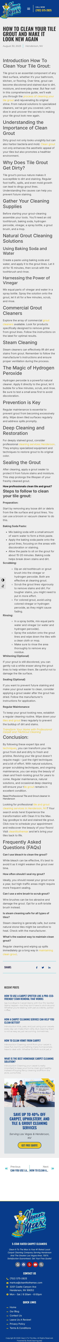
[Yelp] (29, 1264)
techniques (10, 748)
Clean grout (48, 144)
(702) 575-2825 (44, 10)
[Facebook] (23, 1264)
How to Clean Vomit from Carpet (22, 1040)
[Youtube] (35, 1264)
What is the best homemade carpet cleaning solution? (29, 1060)
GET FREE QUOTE (29, 1145)
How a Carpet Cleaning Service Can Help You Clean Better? (29, 1020)
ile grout (29, 786)
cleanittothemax (18, 831)
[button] (28, 8)
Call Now (40, 7)
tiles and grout (11, 720)
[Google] (17, 1264)
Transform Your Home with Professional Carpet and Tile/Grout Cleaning (27, 730)
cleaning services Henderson (37, 444)
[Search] (41, 1264)
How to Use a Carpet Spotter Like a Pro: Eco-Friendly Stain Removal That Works (29, 997)
